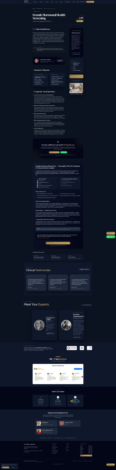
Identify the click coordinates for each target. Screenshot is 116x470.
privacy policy (7, 465)
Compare (46, 1)
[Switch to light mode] (74, 2)
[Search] (78, 2)
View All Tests (54, 453)
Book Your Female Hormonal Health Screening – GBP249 (58, 243)
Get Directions (41, 404)
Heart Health (54, 448)
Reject (13, 467)
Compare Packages (55, 451)
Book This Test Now (76, 76)
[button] (33, 377)
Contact (60, 1)
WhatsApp (64, 152)
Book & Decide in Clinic (54, 152)
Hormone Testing (54, 450)
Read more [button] (36, 380)
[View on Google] (36, 374)
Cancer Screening (54, 447)
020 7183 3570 (58, 401)
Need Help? (68, 1)
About (52, 1)
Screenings (35, 1)
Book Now (67, 450)
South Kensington (63, 245)
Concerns (41, 1)
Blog (56, 1)
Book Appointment (86, 455)
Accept (5, 467)
